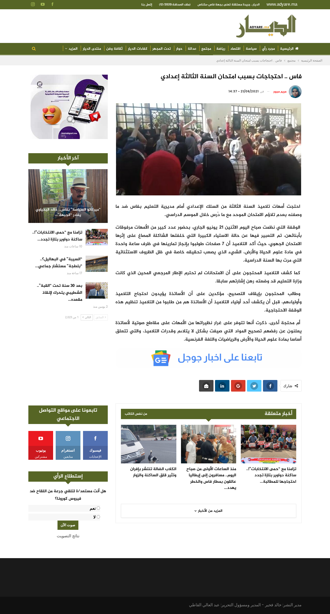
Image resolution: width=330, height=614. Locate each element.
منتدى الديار (92, 49)
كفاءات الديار (137, 49)
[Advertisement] (68, 363)
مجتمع (206, 49)
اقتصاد (235, 49)
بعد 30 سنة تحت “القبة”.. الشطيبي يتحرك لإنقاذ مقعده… (59, 292)
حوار (179, 49)
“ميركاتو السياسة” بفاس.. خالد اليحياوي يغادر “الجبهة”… (68, 212)
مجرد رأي (268, 49)
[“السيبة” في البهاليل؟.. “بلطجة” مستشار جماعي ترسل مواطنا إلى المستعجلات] (97, 264)
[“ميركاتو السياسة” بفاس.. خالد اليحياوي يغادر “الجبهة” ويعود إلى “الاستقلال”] (68, 196)
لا (94, 517)
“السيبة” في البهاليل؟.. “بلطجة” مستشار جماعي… (58, 263)
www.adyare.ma (282, 4)
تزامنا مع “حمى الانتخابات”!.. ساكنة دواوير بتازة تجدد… (57, 236)
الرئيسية (287, 49)
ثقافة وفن (114, 49)
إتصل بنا (146, 4)
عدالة (192, 49)
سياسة (251, 49)
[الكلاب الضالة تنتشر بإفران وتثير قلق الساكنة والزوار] (148, 444)
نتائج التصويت (68, 535)
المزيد (73, 49)
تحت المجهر (161, 49)
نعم (93, 508)
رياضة (220, 49)
